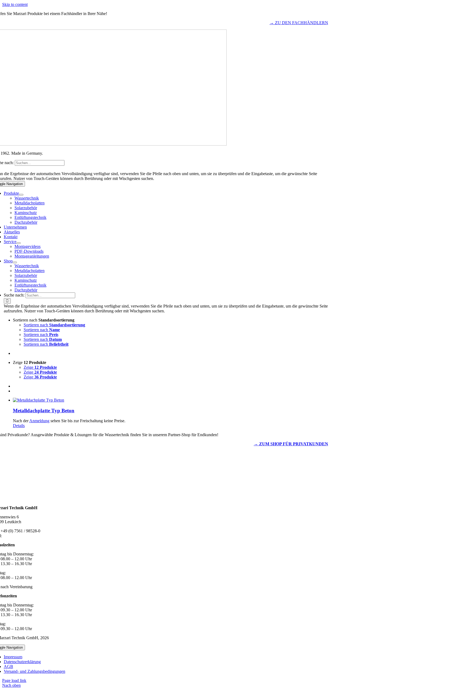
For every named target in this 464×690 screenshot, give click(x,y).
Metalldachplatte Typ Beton (43, 410)
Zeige (40, 367)
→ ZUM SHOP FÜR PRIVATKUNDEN (291, 444)
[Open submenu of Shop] (15, 262)
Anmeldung (39, 420)
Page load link (14, 680)
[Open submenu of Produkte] (21, 195)
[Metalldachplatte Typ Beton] (237, 400)
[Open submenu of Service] (18, 243)
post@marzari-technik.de (24, 535)
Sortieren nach (54, 325)
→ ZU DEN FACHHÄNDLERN (299, 22)
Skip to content (15, 4)
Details (19, 425)
